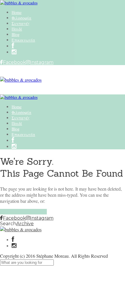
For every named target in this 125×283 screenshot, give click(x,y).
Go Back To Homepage (23, 211)
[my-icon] (13, 46)
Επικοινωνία (23, 40)
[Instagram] (14, 52)
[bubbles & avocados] (19, 3)
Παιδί (17, 29)
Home (17, 12)
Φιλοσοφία (21, 18)
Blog (15, 34)
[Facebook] (13, 240)
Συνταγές (21, 23)
